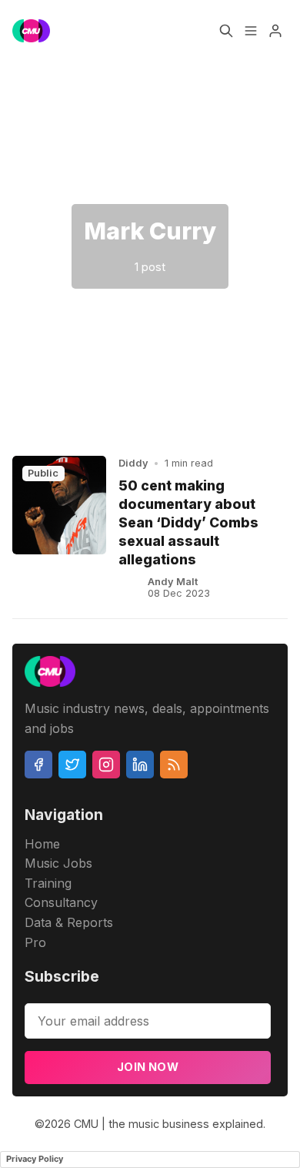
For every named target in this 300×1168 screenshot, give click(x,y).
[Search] (226, 30)
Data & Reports (69, 922)
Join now (147, 1066)
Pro (35, 942)
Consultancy (61, 902)
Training (48, 883)
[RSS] (174, 764)
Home (42, 844)
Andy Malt (173, 581)
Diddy (133, 463)
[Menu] (250, 30)
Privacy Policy (34, 1158)
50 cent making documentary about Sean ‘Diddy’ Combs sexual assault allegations (188, 522)
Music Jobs (58, 863)
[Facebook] (38, 764)
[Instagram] (106, 764)
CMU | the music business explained (168, 1123)
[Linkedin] (140, 764)
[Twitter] (72, 764)
